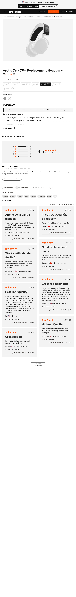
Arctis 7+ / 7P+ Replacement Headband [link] (49, 17)
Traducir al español (13, 235)
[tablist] (42, 11)
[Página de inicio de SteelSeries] (14, 12)
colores (5, 196)
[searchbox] (8, 187)
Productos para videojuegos (12, 17)
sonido (49, 196)
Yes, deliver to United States (28, 6)
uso (55, 196)
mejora (20, 196)
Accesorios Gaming (29, 17)
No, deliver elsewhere (48, 6)
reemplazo (41, 196)
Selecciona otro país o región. (57, 110)
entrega (12, 196)
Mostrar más (6, 200)
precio (27, 196)
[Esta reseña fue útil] (28, 239)
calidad (33, 196)
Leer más (9, 312)
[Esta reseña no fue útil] (32, 239)
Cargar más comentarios (38, 364)
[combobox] (27, 187)
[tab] (42, 11)
